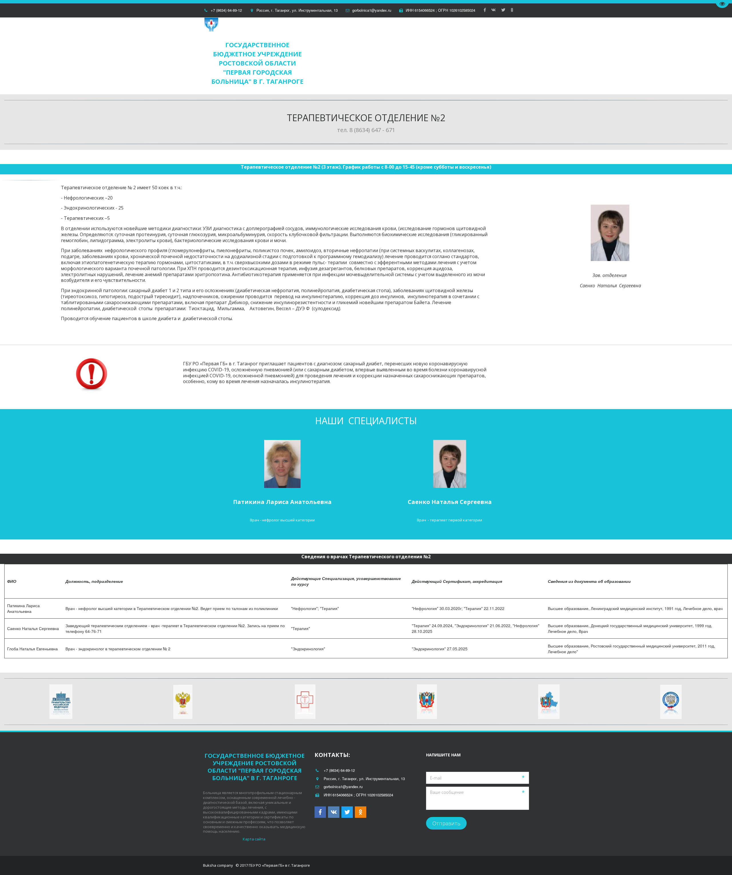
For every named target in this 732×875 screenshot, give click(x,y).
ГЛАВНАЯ (359, 55)
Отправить (446, 823)
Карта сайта (254, 839)
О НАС (422, 55)
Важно (493, 55)
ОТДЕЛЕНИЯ (390, 55)
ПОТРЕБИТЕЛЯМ (457, 55)
